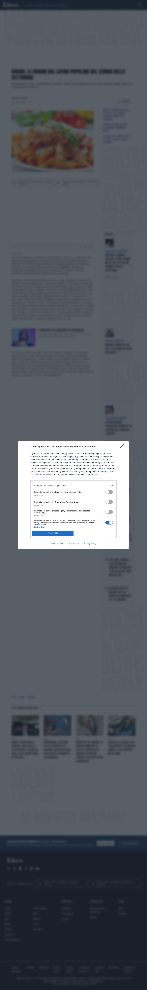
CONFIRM (53, 533)
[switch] (109, 492)
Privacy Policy (90, 543)
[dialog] (73, 495)
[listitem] (73, 485)
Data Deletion (57, 543)
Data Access (73, 543)
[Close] (123, 446)
